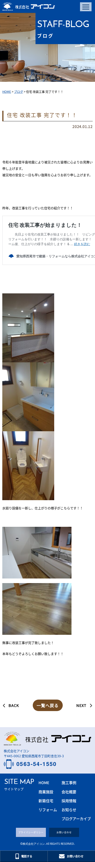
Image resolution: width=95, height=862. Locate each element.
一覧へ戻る (48, 705)
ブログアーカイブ (76, 818)
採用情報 (69, 800)
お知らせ (69, 809)
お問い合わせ (64, 832)
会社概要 (69, 791)
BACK (14, 705)
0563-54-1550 (36, 764)
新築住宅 (46, 800)
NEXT (81, 705)
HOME (44, 782)
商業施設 (46, 791)
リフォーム (48, 809)
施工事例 (69, 782)
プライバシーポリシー (31, 832)
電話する (26, 856)
